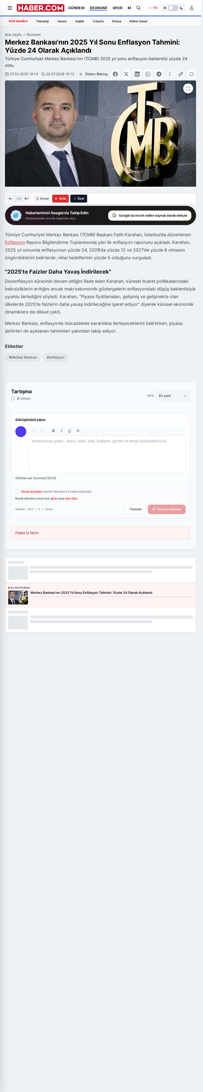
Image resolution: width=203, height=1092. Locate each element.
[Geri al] (34, 430)
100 (18, 198)
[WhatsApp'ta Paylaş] (148, 74)
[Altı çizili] (69, 430)
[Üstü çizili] (77, 430)
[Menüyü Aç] (10, 8)
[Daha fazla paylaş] (169, 74)
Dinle (62, 198)
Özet (80, 198)
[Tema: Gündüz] (173, 8)
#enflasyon (56, 357)
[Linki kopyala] (180, 74)
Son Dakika (18, 21)
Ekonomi (33, 34)
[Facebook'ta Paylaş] (115, 74)
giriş (54, 498)
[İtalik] (61, 430)
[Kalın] (53, 430)
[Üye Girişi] (191, 7)
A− (11, 198)
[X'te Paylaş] (126, 74)
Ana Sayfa (13, 34)
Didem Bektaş (96, 74)
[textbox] (107, 454)
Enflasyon (15, 242)
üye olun (71, 498)
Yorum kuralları (31, 491)
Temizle (135, 509)
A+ (27, 198)
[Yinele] (42, 430)
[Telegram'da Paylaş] (158, 74)
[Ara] (139, 8)
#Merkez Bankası (23, 357)
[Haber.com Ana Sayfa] (40, 8)
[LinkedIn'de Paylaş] (137, 74)
